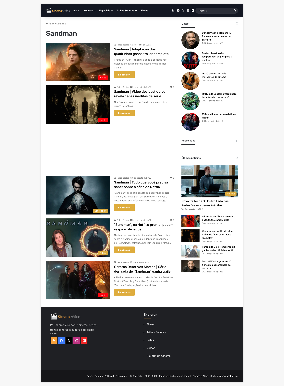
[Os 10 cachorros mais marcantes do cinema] (190, 81)
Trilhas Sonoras (125, 10)
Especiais (104, 10)
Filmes (144, 10)
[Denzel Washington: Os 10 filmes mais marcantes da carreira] (190, 40)
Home (51, 23)
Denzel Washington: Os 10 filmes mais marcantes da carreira (216, 36)
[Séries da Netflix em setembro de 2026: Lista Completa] (190, 221)
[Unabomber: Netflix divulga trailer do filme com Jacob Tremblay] (190, 235)
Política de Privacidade (116, 376)
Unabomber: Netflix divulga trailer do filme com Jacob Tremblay (217, 234)
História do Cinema (159, 355)
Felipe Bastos (123, 44)
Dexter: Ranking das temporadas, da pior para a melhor (217, 56)
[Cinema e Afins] (58, 11)
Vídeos (151, 348)
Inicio (76, 10)
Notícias (88, 10)
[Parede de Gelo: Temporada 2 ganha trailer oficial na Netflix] (190, 251)
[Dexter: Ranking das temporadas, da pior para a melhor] (190, 61)
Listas (150, 340)
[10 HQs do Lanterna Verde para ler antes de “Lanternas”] (190, 101)
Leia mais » (124, 74)
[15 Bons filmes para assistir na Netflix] (190, 122)
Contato (99, 376)
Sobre (90, 376)
